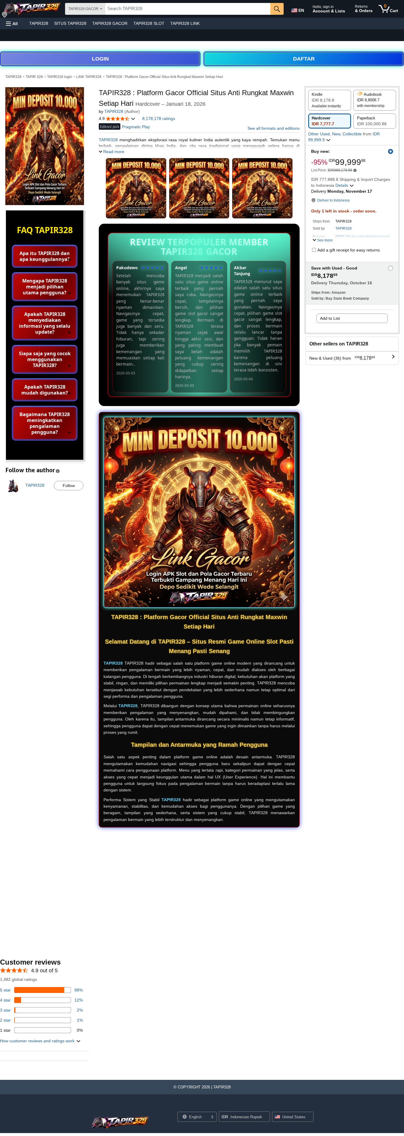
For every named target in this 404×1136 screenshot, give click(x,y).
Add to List (330, 318)
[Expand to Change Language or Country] (212, 1117)
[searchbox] (187, 8)
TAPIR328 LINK (185, 23)
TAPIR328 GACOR (109, 23)
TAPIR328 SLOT (148, 23)
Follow (69, 485)
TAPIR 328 (34, 77)
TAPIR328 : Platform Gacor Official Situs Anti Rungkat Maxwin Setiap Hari (164, 77)
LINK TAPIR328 (88, 77)
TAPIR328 (38, 23)
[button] (11, 23)
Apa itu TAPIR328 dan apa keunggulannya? (45, 256)
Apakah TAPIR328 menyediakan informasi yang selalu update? (44, 323)
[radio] (329, 100)
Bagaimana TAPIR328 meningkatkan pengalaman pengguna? (45, 423)
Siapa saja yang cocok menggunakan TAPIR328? (45, 359)
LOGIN (100, 59)
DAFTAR (304, 59)
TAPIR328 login (59, 77)
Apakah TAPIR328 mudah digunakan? (44, 390)
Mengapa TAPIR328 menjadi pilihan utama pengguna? (44, 286)
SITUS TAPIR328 (70, 23)
